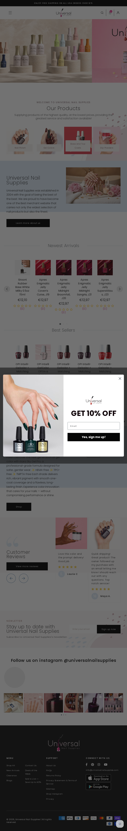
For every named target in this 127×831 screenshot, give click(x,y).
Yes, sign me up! (94, 437)
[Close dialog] (120, 378)
